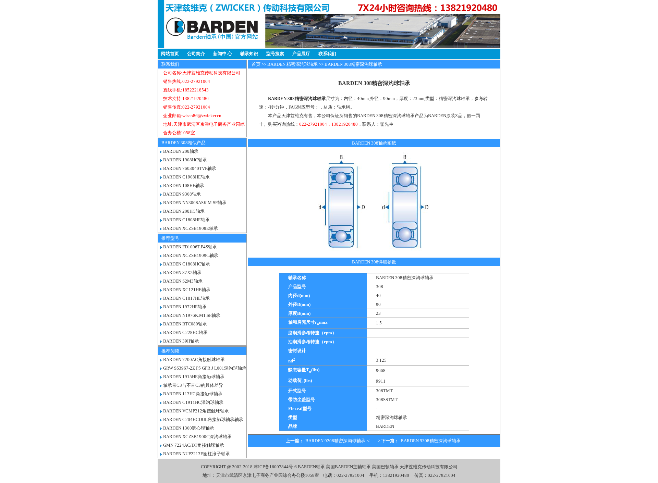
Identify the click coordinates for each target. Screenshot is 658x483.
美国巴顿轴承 (385, 466)
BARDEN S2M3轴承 (183, 281)
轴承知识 (249, 53)
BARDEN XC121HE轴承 (186, 289)
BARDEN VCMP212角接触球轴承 (196, 410)
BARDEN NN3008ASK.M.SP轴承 (195, 202)
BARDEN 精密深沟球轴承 (292, 64)
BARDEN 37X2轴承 (182, 272)
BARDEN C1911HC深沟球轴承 (193, 402)
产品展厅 (301, 53)
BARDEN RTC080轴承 (185, 323)
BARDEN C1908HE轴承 (186, 176)
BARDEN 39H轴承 (181, 341)
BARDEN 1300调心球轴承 (188, 428)
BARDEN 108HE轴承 (183, 185)
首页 (256, 64)
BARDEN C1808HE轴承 (186, 219)
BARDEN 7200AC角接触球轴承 (194, 359)
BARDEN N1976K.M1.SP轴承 (191, 315)
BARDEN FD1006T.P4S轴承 (190, 246)
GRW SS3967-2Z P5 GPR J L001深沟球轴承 (204, 368)
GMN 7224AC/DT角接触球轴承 (193, 445)
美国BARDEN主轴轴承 (348, 466)
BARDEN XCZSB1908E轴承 (190, 228)
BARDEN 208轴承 (180, 151)
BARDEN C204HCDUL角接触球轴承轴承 (203, 419)
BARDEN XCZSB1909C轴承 (190, 255)
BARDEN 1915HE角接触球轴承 (193, 376)
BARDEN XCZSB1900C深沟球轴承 (197, 436)
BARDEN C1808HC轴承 (186, 264)
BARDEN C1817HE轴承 (186, 298)
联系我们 (327, 53)
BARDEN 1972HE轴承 (185, 306)
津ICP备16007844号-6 (275, 466)
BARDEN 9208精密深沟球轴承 (335, 440)
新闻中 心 (222, 53)
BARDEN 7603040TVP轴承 (189, 168)
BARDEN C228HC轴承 (185, 332)
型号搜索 (275, 53)
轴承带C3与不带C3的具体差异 (193, 385)
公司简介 (196, 53)
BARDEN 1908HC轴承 (185, 159)
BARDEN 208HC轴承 (184, 211)
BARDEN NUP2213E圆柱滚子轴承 (196, 453)
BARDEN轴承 (311, 466)
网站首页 (170, 53)
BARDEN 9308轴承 (182, 194)
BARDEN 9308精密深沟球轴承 (431, 440)
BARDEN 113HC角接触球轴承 (192, 393)
